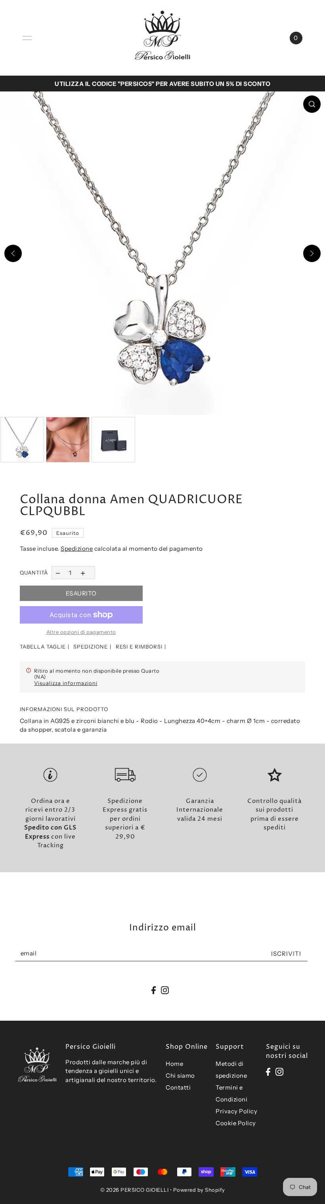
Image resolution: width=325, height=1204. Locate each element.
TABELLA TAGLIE (43, 646)
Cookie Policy (236, 1123)
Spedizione (77, 548)
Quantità (34, 572)
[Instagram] (279, 1071)
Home (174, 1063)
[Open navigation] (27, 38)
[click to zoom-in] (312, 104)
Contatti (178, 1087)
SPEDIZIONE (90, 646)
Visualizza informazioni (66, 683)
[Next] (312, 253)
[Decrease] (58, 573)
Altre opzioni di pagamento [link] (81, 632)
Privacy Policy (236, 1111)
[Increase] (82, 573)
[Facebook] (268, 1071)
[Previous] (13, 253)
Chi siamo (180, 1075)
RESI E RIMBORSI (139, 646)
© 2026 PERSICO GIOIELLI (134, 1190)
